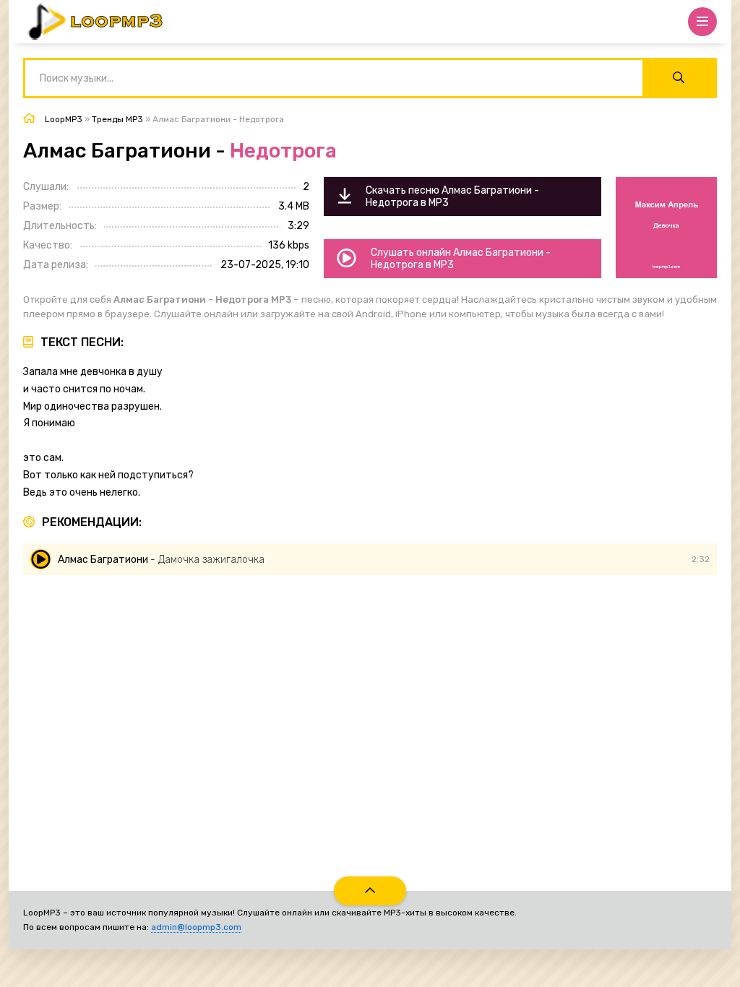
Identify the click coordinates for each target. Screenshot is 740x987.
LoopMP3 (63, 119)
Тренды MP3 (117, 119)
